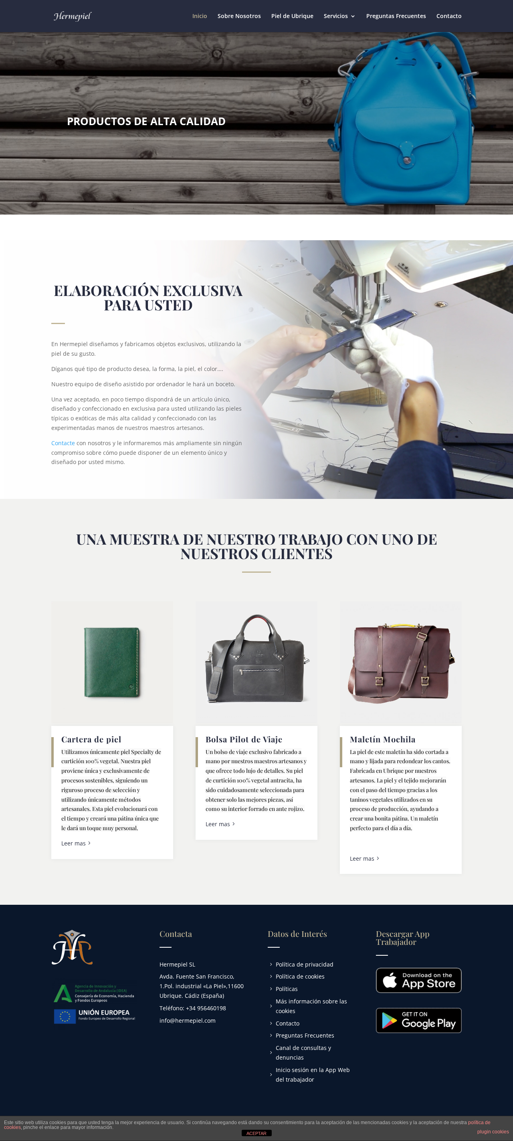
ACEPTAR (256, 1133)
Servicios (336, 16)
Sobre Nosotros (239, 16)
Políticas (287, 989)
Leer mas (73, 843)
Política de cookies (300, 976)
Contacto (449, 16)
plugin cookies (493, 1132)
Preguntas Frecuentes (396, 16)
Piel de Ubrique (292, 16)
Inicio (199, 16)
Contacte (63, 443)
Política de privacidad (304, 964)
